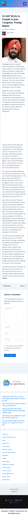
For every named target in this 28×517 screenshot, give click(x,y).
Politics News (6, 468)
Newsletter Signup (8, 465)
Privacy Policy (6, 471)
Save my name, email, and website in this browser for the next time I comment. (13, 348)
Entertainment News (8, 452)
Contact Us (5, 443)
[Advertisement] (14, 128)
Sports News (6, 477)
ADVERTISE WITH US (9, 437)
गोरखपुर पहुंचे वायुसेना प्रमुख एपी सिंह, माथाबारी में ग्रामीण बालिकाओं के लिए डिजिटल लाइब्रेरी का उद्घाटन (13, 411)
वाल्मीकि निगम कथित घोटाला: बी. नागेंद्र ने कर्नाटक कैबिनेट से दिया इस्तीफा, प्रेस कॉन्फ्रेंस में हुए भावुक (14, 399)
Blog (3, 440)
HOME (4, 459)
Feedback (5, 455)
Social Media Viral (7, 474)
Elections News (7, 449)
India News (5, 462)
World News (6, 480)
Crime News (6, 446)
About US (5, 434)
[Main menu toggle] (25, 3)
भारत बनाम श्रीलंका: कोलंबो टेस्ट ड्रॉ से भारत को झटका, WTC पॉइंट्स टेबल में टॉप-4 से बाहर (13, 423)
